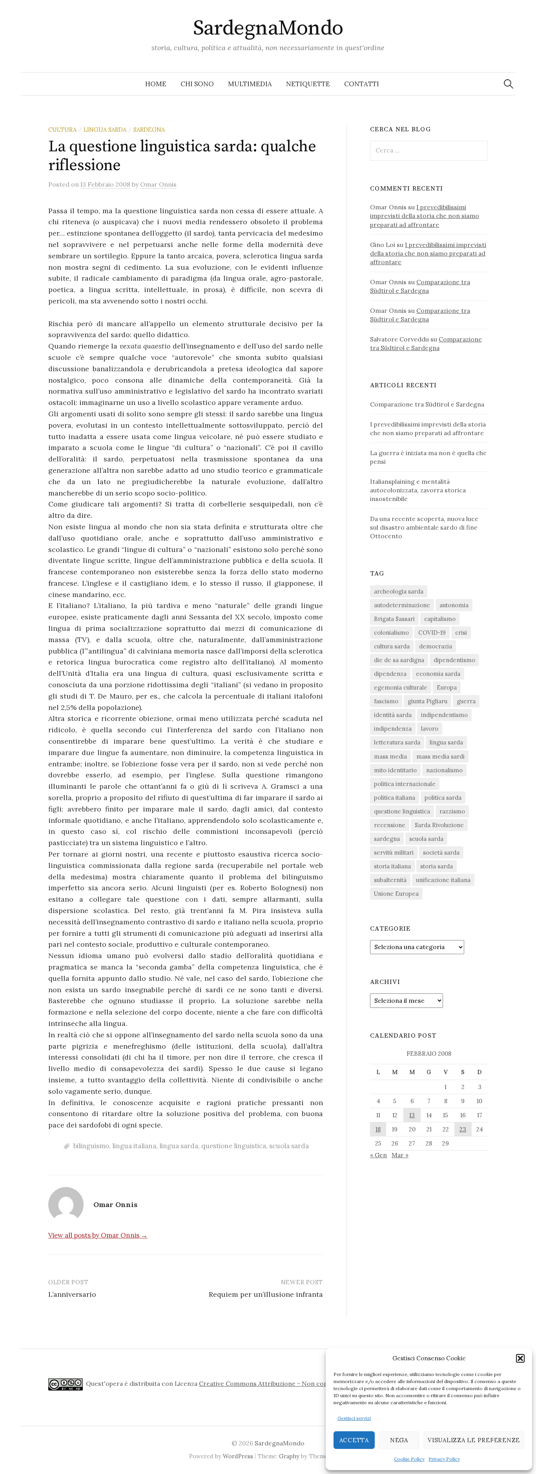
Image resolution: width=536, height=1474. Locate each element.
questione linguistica (233, 1146)
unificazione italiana (443, 880)
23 (462, 1129)
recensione (389, 825)
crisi (461, 632)
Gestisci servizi (354, 1418)
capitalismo (440, 619)
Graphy (289, 1456)
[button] (520, 1358)
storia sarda (436, 866)
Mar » (400, 1155)
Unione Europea (396, 893)
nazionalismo (444, 770)
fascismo (386, 701)
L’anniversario (72, 1294)
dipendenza (390, 673)
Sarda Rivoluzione (439, 825)
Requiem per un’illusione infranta (266, 1294)
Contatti (361, 84)
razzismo (452, 811)
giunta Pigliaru (427, 701)
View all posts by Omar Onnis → (98, 1235)
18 (378, 1129)
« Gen (378, 1155)
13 (412, 1115)
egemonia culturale (400, 687)
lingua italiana (134, 1146)
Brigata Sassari (394, 619)
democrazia (435, 646)
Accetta (354, 1440)
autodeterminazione (402, 605)
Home (155, 84)
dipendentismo (454, 660)
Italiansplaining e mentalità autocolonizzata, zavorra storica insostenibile (418, 490)
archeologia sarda (398, 591)
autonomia (454, 605)
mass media (390, 756)
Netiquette (308, 84)
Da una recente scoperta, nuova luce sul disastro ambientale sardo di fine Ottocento (424, 527)
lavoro (429, 728)
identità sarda (393, 715)
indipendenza (393, 728)
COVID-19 (432, 632)
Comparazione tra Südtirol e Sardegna (427, 404)
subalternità (390, 880)
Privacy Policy (444, 1459)
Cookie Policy (409, 1459)
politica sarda (443, 797)
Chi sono (197, 84)
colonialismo (391, 632)
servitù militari (394, 852)
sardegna (149, 129)
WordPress (238, 1456)
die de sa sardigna (399, 660)
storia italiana (392, 866)
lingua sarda (105, 129)
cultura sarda (392, 646)
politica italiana (394, 797)
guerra (466, 701)
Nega (399, 1440)
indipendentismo (444, 715)
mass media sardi (440, 756)
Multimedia (250, 84)
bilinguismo (91, 1146)
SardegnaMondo (268, 28)
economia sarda (438, 673)
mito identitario (395, 770)
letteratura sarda (397, 742)
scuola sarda (289, 1146)
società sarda (441, 852)
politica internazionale (405, 784)
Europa (447, 687)
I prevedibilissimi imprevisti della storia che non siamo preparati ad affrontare (424, 215)
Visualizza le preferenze (474, 1440)
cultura (62, 129)
